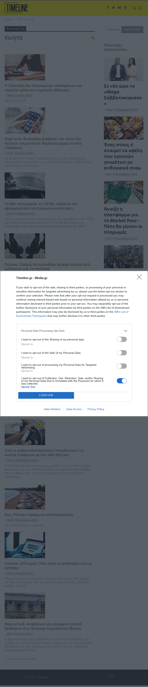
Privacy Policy (95, 409)
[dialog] (74, 343)
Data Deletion (52, 409)
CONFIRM (46, 395)
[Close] (140, 278)
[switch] (122, 339)
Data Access (74, 409)
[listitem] (74, 331)
